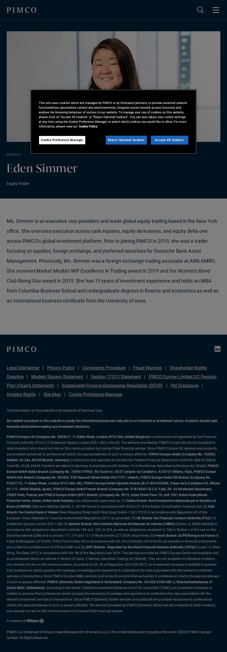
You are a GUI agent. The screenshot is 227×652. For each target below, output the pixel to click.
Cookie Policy (88, 126)
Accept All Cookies (169, 140)
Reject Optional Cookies (126, 140)
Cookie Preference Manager (62, 140)
